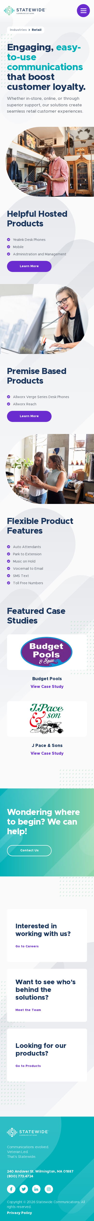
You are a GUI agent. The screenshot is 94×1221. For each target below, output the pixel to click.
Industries (18, 30)
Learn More (29, 266)
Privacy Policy (19, 1213)
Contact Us (29, 850)
